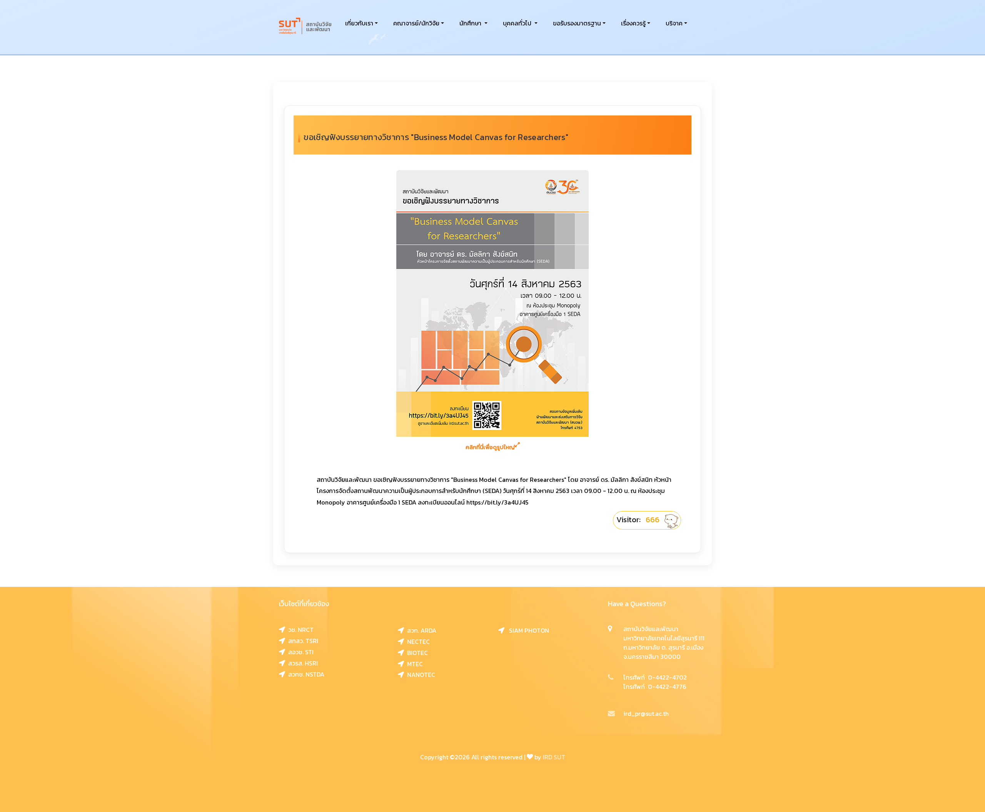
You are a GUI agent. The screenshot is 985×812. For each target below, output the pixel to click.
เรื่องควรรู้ (633, 23)
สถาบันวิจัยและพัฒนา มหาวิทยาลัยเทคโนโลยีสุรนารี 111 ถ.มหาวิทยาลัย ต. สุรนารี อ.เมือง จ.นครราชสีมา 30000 (664, 642)
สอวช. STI (299, 652)
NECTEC (417, 641)
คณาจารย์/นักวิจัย (416, 23)
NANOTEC (419, 674)
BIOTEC (416, 652)
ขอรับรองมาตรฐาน (577, 23)
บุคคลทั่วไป (518, 23)
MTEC (413, 663)
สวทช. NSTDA (304, 674)
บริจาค (674, 23)
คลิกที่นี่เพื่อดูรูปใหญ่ (490, 447)
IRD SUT (554, 757)
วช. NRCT (299, 629)
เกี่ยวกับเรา (359, 23)
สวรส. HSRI (301, 663)
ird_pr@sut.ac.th (646, 713)
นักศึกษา (471, 23)
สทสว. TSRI (301, 640)
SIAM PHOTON (526, 630)
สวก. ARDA (420, 630)
